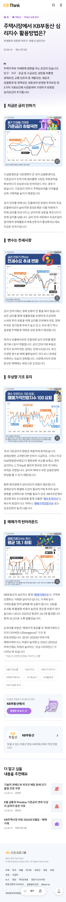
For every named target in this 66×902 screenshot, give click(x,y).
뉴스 (7, 879)
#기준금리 (32, 677)
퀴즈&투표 (23, 879)
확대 (57, 161)
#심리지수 (30, 669)
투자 (14, 870)
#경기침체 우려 (13, 685)
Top (59, 891)
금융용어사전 (32, 884)
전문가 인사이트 (38, 879)
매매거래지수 (41, 595)
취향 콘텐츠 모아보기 (14, 884)
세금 (45, 870)
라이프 (29, 870)
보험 (52, 870)
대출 (21, 870)
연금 (7, 874)
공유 (40, 891)
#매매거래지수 (13, 677)
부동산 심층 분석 (31, 17)
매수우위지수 (50, 499)
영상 (14, 879)
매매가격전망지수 (44, 503)
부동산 (18, 17)
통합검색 (53, 5)
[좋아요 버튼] (25, 891)
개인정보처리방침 (13, 893)
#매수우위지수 (48, 669)
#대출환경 (48, 677)
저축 (7, 870)
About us (45, 884)
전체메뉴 (61, 5)
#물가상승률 (12, 669)
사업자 (15, 874)
